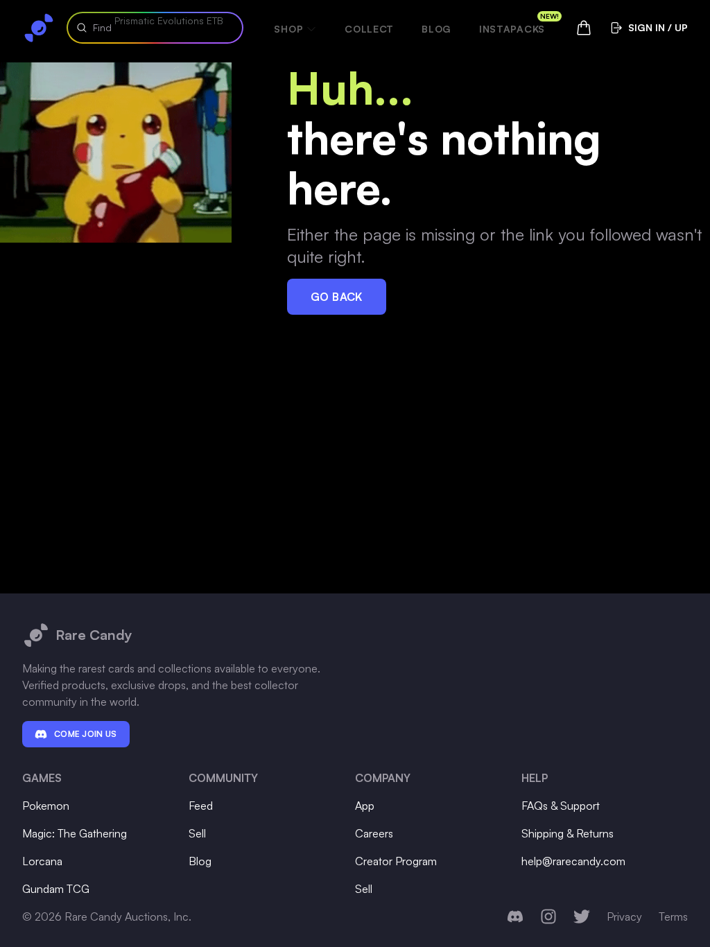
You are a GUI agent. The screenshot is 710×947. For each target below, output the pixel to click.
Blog (436, 29)
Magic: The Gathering (74, 833)
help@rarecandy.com (573, 861)
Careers (374, 833)
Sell (197, 833)
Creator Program (396, 861)
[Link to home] (38, 27)
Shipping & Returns (567, 833)
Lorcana (42, 861)
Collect (369, 29)
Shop (288, 29)
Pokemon (45, 806)
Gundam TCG (55, 889)
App (364, 806)
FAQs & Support (560, 806)
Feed (201, 806)
